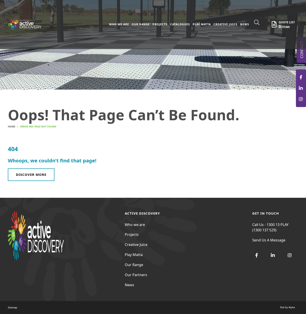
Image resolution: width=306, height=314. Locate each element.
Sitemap (12, 307)
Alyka (292, 307)
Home (11, 126)
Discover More (31, 174)
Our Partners (136, 274)
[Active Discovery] (301, 77)
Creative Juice (136, 244)
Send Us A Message (268, 240)
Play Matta (134, 254)
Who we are (135, 224)
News (129, 284)
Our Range (134, 264)
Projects (132, 234)
